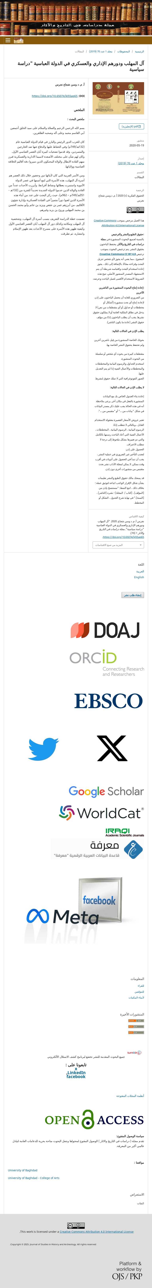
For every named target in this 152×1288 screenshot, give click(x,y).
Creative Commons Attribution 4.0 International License (97, 1231)
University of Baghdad (22, 1170)
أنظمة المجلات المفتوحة (130, 1096)
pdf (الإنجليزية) (130, 126)
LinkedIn (76, 1072)
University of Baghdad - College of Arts (33, 1178)
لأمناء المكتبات (136, 997)
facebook (76, 1076)
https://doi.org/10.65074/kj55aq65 (55, 96)
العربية (140, 571)
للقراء (141, 985)
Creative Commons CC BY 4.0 (118, 254)
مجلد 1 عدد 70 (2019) (100, 51)
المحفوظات (123, 51)
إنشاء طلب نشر (132, 595)
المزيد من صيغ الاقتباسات (109, 545)
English (139, 577)
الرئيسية (139, 51)
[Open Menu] (8, 40)
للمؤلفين (139, 991)
